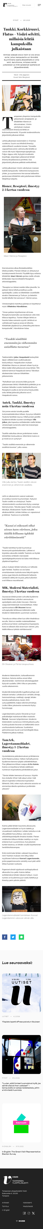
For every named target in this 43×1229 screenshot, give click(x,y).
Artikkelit (5, 1203)
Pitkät (15, 20)
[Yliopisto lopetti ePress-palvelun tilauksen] (21, 992)
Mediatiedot (28, 1206)
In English (6, 1146)
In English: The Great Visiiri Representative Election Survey (21, 1153)
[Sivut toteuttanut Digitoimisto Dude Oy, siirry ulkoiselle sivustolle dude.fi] (20, 1221)
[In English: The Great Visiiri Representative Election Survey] (21, 1122)
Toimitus (5, 1206)
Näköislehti (27, 1203)
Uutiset (5, 1016)
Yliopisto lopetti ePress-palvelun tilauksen (21, 1022)
